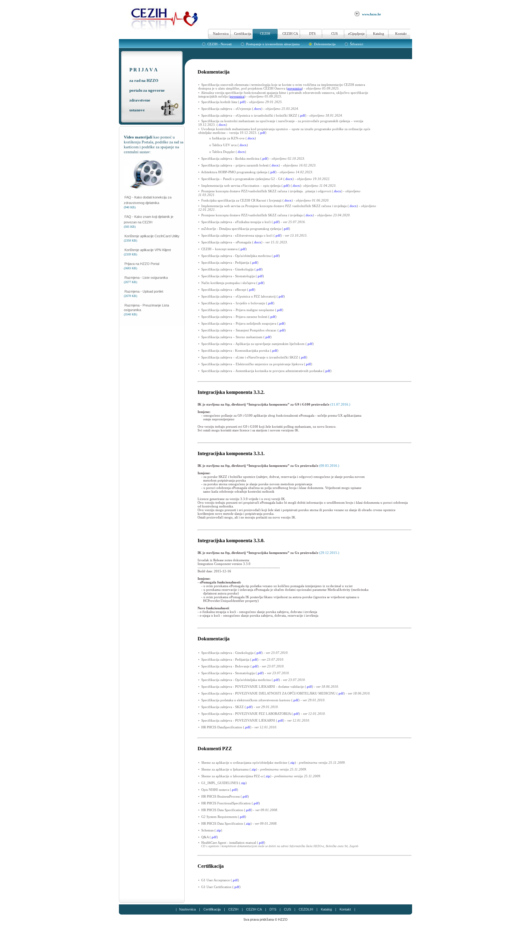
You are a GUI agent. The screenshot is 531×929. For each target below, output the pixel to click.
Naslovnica (221, 33)
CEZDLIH (306, 909)
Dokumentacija (325, 44)
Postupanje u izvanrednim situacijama (273, 44)
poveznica (294, 88)
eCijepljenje (356, 33)
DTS (312, 33)
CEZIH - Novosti (219, 44)
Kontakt (401, 33)
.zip (292, 762)
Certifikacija (242, 33)
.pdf (242, 102)
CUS (334, 33)
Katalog (378, 33)
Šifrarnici (356, 44)
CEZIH (265, 33)
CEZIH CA (290, 33)
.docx (257, 108)
